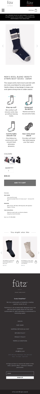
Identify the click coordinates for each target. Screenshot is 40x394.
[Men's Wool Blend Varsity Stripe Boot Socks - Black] (17, 159)
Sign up (20, 377)
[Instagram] (14, 383)
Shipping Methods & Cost (20, 329)
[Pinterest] (25, 383)
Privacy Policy (20, 337)
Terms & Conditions (20, 340)
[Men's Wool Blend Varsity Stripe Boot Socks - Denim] (12, 160)
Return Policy (20, 333)
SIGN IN (20, 321)
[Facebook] (20, 383)
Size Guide (20, 325)
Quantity (9, 168)
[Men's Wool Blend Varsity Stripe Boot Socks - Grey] (6, 159)
